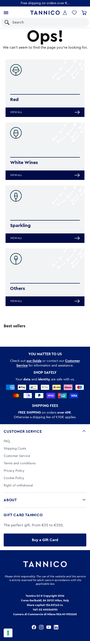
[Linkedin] (56, 627)
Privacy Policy (14, 470)
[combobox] (40, 22)
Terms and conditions (20, 463)
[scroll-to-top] (84, 618)
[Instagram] (41, 627)
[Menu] (6, 13)
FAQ (7, 441)
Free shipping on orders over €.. (45, 3)
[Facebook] (34, 627)
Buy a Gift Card (45, 540)
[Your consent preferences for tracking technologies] (8, 633)
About (10, 500)
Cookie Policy (14, 478)
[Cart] (84, 13)
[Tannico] (45, 13)
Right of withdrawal (18, 485)
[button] (79, 22)
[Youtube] (48, 627)
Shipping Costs (15, 448)
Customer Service (23, 431)
